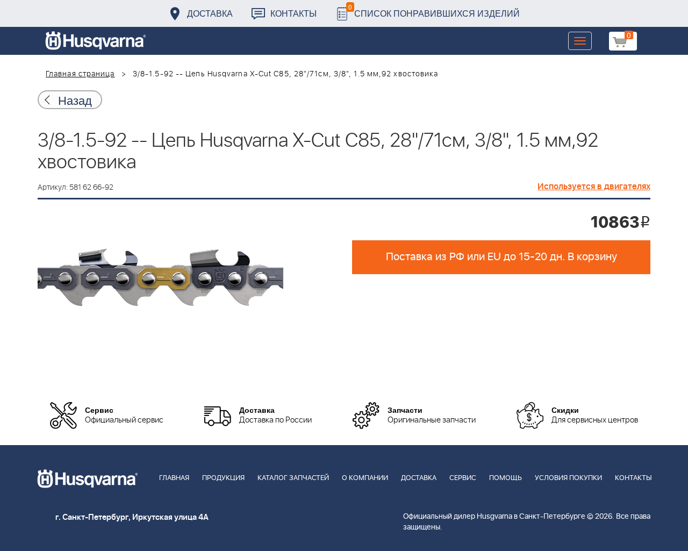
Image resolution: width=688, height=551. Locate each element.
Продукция (223, 478)
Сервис (462, 478)
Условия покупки (568, 478)
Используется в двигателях (594, 186)
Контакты (293, 13)
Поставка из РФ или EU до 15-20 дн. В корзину (501, 257)
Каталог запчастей (293, 478)
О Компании (365, 478)
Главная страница (80, 74)
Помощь (505, 478)
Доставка (210, 13)
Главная (174, 478)
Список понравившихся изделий (434, 10)
